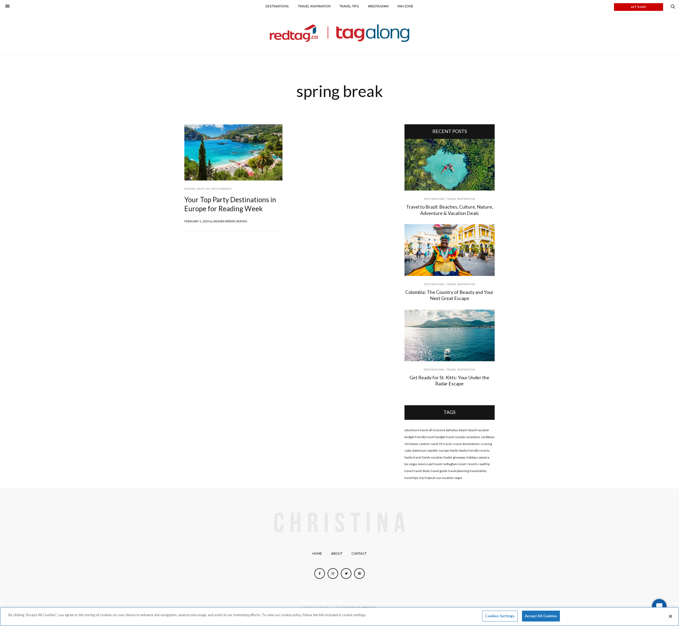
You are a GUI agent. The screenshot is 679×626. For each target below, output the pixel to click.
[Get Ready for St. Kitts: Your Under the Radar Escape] (449, 335)
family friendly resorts (474, 450)
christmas (411, 444)
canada (460, 437)
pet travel (435, 464)
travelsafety (478, 471)
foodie (447, 457)
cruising (486, 444)
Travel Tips (349, 6)
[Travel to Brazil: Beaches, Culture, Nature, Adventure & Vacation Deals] (449, 165)
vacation (447, 477)
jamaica (484, 457)
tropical (430, 477)
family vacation (432, 457)
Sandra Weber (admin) (230, 221)
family (454, 450)
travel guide (439, 471)
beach (463, 430)
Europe (189, 189)
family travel (412, 457)
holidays (472, 457)
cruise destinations (466, 444)
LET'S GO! (638, 7)
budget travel (445, 437)
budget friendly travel (419, 437)
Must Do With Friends (214, 189)
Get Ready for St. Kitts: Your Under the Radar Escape (449, 380)
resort (462, 464)
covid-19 (436, 444)
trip (421, 477)
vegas (458, 477)
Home (317, 554)
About (336, 554)
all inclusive (437, 430)
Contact (359, 554)
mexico (423, 464)
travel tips (411, 477)
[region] (339, 616)
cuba (407, 450)
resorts (472, 464)
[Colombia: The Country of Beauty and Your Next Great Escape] (449, 250)
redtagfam (450, 464)
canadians (473, 437)
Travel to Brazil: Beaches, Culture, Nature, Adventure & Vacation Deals (449, 210)
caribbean (488, 437)
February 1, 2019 (196, 221)
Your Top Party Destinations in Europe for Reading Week (230, 204)
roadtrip (484, 464)
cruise (447, 444)
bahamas (452, 430)
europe (444, 450)
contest (424, 444)
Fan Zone (405, 6)
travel (408, 471)
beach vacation (478, 430)
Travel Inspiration (314, 6)
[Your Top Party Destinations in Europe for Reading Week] (233, 152)
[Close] (670, 616)
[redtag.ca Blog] (339, 33)
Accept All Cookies (541, 616)
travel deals (422, 471)
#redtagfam (378, 6)
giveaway (459, 457)
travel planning (458, 471)
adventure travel (416, 430)
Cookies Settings (500, 616)
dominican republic (425, 450)
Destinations (277, 6)
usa (438, 477)
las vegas (410, 464)
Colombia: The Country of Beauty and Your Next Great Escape (449, 295)
